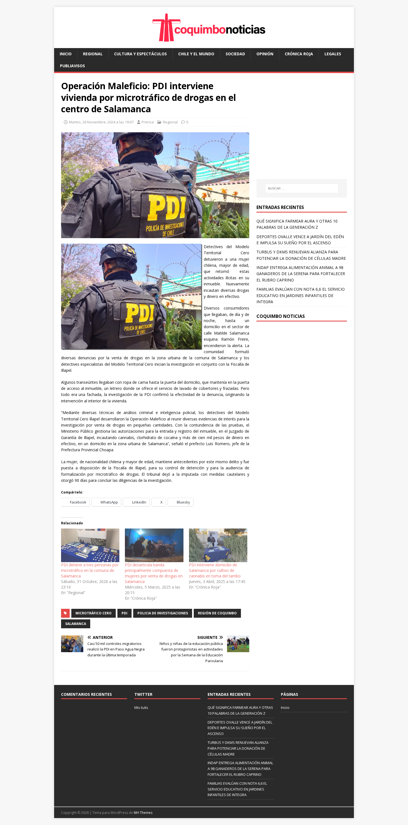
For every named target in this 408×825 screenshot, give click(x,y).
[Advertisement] (303, 131)
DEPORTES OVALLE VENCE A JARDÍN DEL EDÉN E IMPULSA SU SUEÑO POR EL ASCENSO (240, 728)
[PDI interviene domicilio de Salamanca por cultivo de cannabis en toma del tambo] (218, 545)
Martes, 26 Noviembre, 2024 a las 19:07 (101, 121)
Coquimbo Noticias (280, 316)
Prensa (148, 121)
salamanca (75, 623)
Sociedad (235, 53)
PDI (124, 613)
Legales (332, 53)
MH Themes (143, 812)
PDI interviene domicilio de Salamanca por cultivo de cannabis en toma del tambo (215, 570)
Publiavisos (72, 65)
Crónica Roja (299, 53)
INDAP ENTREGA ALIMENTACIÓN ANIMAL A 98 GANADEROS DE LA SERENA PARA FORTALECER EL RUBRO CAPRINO (300, 274)
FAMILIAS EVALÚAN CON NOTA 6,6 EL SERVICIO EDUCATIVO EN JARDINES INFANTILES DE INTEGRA (300, 295)
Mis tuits (141, 707)
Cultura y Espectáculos (140, 53)
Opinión (264, 53)
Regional (93, 53)
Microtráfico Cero (93, 613)
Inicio (66, 53)
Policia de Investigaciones (162, 613)
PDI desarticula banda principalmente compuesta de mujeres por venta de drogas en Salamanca (154, 573)
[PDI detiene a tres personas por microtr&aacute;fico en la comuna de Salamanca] (90, 545)
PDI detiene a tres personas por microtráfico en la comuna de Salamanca (90, 570)
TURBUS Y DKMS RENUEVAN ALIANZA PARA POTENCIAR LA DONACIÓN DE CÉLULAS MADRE (238, 748)
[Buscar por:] (301, 188)
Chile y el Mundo (196, 53)
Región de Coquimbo (217, 613)
